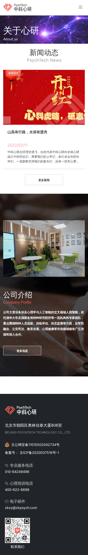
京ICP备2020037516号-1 (39, 452)
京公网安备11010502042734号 (35, 444)
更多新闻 (44, 180)
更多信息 (22, 350)
